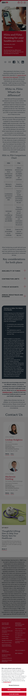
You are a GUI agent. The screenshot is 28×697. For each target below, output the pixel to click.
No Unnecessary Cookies (14, 689)
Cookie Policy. (7, 682)
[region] (14, 680)
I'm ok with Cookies (14, 694)
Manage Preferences (14, 685)
